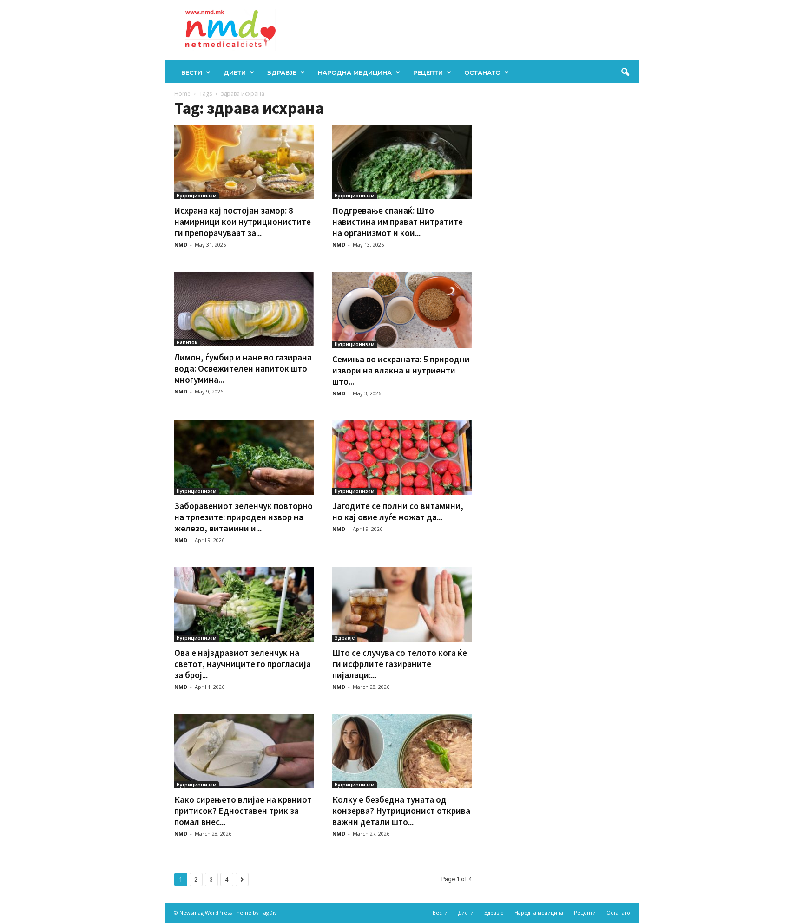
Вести (191, 72)
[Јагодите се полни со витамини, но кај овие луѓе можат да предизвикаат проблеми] (402, 457)
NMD (180, 244)
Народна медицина (355, 72)
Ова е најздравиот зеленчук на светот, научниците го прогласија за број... (242, 664)
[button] (625, 72)
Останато (482, 72)
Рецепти (428, 72)
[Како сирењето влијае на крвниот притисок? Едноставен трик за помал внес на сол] (244, 751)
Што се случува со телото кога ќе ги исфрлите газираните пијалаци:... (399, 664)
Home (182, 94)
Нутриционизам (197, 195)
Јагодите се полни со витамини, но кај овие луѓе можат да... (397, 511)
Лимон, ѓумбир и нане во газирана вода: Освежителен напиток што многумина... (243, 368)
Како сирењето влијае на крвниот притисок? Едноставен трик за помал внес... (243, 810)
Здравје (281, 72)
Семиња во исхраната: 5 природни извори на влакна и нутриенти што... (401, 370)
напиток (187, 342)
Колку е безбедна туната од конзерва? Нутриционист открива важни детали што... (401, 810)
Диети (235, 72)
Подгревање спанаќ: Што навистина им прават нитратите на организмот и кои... (397, 221)
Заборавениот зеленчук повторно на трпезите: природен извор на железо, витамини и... (243, 517)
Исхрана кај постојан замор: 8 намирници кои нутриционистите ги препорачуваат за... (242, 221)
